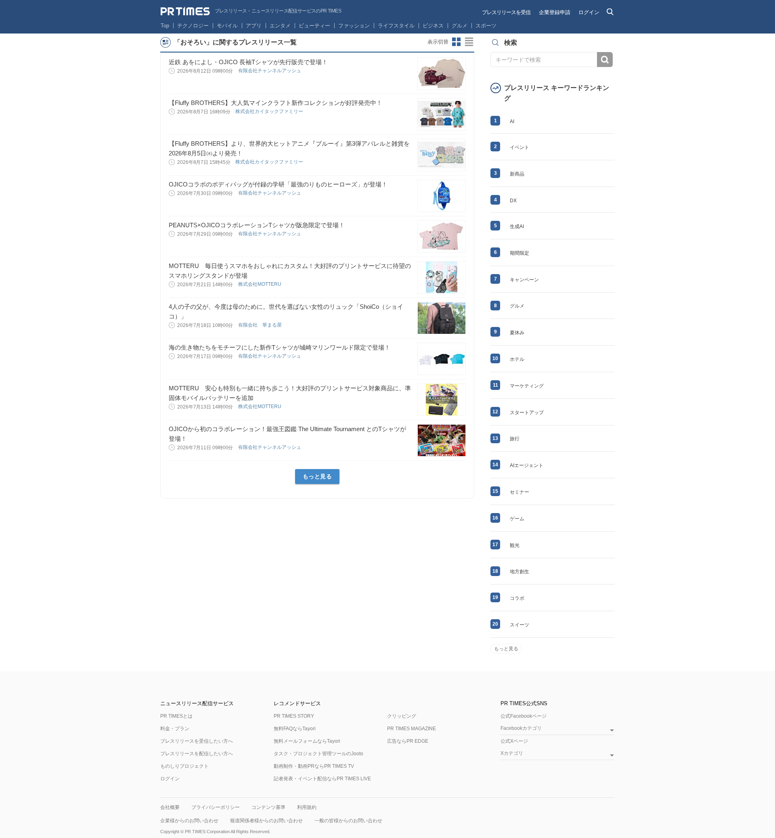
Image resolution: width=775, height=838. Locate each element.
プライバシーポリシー (215, 807)
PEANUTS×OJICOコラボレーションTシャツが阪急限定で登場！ (257, 225)
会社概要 (170, 807)
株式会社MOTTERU (260, 284)
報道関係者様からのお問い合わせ (266, 820)
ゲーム (517, 519)
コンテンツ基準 (268, 807)
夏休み (517, 332)
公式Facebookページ (524, 716)
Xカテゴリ (512, 753)
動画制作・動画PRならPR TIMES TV (314, 766)
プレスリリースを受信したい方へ (196, 741)
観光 (514, 545)
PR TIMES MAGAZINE (411, 728)
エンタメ (280, 25)
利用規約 (306, 807)
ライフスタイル (396, 25)
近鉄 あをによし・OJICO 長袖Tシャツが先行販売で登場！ (248, 62)
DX (513, 200)
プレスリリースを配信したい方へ (196, 753)
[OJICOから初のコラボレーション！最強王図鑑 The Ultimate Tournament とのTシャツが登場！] (441, 440)
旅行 (514, 439)
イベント (519, 147)
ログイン (588, 12)
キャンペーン (524, 280)
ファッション (354, 25)
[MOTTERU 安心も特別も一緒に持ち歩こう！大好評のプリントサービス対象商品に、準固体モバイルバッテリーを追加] (441, 399)
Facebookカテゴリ (521, 728)
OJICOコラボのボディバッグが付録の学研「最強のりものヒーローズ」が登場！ (278, 184)
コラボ (517, 598)
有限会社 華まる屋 (260, 325)
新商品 (517, 174)
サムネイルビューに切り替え (456, 42)
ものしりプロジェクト (184, 766)
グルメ (459, 25)
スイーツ (519, 625)
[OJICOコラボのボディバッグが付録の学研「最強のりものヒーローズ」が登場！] (441, 196)
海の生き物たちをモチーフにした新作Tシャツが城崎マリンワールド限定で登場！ (279, 347)
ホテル (517, 359)
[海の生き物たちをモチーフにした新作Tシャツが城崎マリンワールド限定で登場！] (441, 359)
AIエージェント (526, 465)
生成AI (517, 226)
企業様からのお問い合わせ (189, 820)
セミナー (519, 492)
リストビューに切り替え (469, 42)
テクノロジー (193, 25)
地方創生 (519, 571)
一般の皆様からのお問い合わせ (348, 820)
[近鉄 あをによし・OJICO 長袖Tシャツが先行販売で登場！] (441, 73)
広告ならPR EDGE (407, 741)
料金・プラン (174, 728)
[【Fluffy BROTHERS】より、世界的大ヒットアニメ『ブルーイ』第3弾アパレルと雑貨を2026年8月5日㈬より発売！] (441, 155)
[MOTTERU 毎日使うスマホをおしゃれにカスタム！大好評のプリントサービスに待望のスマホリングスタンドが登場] (441, 277)
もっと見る (317, 476)
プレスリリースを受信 (506, 12)
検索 (605, 59)
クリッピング (401, 716)
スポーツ (485, 25)
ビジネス (433, 25)
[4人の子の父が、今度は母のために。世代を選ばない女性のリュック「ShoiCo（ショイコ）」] (441, 318)
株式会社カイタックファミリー (269, 111)
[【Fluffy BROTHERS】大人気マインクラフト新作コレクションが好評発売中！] (441, 114)
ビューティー (314, 25)
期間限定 (519, 253)
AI (512, 121)
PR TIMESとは (176, 716)
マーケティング (527, 386)
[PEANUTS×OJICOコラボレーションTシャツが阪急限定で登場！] (441, 236)
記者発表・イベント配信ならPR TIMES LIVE (322, 778)
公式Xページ (514, 741)
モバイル (227, 25)
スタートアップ (527, 412)
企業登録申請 (554, 12)
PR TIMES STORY (294, 716)
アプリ (254, 25)
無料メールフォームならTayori (307, 741)
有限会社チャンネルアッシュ (270, 70)
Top (165, 25)
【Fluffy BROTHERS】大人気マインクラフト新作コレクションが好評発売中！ (275, 102)
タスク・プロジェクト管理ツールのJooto (318, 753)
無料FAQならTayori (295, 728)
